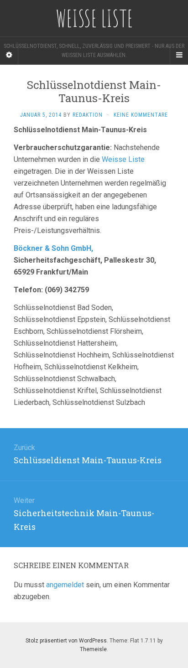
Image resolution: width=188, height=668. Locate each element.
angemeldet (65, 584)
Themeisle (93, 649)
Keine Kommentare (141, 115)
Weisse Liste (123, 159)
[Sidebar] (9, 55)
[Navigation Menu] (179, 55)
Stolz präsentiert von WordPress (66, 640)
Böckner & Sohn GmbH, (53, 248)
